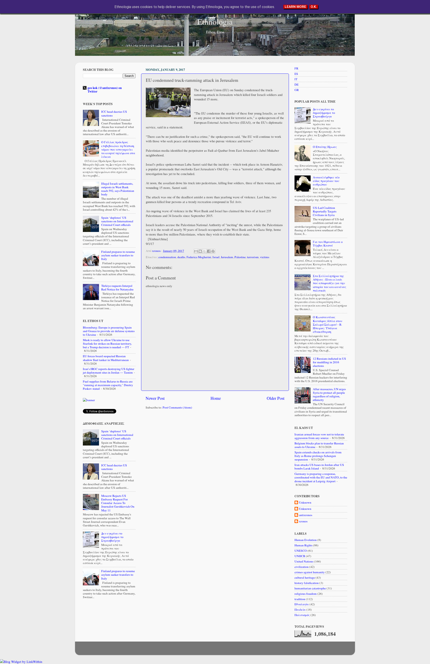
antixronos (305, 515)
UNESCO (301, 551)
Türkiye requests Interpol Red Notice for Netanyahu (117, 287)
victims (264, 257)
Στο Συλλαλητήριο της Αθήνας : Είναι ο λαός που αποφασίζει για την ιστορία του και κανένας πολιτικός (329, 283)
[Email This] (196, 251)
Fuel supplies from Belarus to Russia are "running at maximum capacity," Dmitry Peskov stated (108, 385)
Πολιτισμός (302, 615)
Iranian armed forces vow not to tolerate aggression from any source (319, 436)
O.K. (314, 7)
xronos (303, 521)
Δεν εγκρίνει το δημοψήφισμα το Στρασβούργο (112, 537)
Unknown (305, 502)
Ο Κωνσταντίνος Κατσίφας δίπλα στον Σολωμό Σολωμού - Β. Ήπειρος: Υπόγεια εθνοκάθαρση (327, 324)
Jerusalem (227, 257)
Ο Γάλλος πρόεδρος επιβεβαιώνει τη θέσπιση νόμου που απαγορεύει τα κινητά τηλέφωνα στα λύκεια (118, 149)
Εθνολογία (302, 604)
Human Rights (303, 545)
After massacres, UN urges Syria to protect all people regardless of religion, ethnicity (329, 394)
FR (296, 68)
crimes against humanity (310, 572)
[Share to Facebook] (208, 251)
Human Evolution (306, 540)
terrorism (253, 257)
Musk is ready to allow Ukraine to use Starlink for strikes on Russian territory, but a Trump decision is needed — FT (107, 343)
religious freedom (306, 594)
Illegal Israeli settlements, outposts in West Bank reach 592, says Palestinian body (117, 189)
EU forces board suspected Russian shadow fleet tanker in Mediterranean (106, 358)
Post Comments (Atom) (177, 407)
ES (296, 74)
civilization (302, 567)
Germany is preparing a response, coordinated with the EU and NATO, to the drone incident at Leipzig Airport (321, 477)
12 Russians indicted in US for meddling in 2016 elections (329, 362)
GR (297, 90)
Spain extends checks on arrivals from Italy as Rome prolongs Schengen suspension (318, 455)
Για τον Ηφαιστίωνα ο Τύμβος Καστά (328, 243)
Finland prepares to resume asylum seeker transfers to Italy (118, 255)
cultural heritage (305, 577)
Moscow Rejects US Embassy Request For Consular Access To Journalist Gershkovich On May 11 (117, 503)
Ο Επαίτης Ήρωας (325, 147)
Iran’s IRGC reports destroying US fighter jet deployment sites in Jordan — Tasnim (108, 370)
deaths (181, 257)
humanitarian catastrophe (310, 588)
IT (296, 79)
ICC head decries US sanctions (114, 113)
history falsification (307, 583)
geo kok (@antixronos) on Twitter (105, 90)
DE (297, 84)
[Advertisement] (215, 447)
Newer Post (155, 398)
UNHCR (300, 556)
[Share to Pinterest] (213, 251)
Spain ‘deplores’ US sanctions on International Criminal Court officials (117, 221)
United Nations (304, 561)
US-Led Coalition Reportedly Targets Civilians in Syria (324, 211)
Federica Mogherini (199, 257)
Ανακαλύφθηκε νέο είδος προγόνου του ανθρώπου (326, 180)
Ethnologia (215, 21)
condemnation (167, 257)
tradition (300, 599)
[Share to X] (204, 251)
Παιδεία (300, 610)
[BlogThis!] (200, 251)
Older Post (275, 398)
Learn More (295, 7)
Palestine (240, 257)
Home (216, 398)
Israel (216, 257)
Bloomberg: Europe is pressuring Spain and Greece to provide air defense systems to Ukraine (109, 331)
